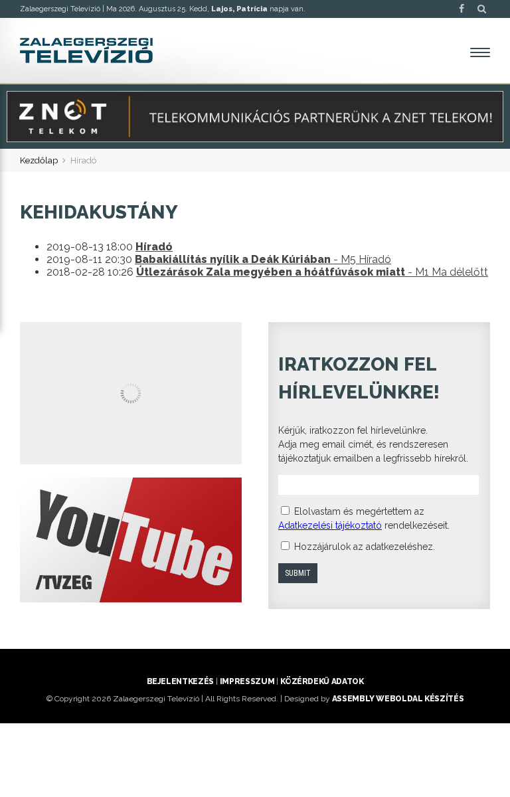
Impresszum (247, 681)
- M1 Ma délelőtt (312, 272)
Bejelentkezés (180, 681)
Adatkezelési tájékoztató (330, 525)
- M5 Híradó (263, 259)
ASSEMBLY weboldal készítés (398, 698)
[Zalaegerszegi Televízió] (86, 50)
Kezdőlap (39, 160)
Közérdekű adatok (321, 681)
